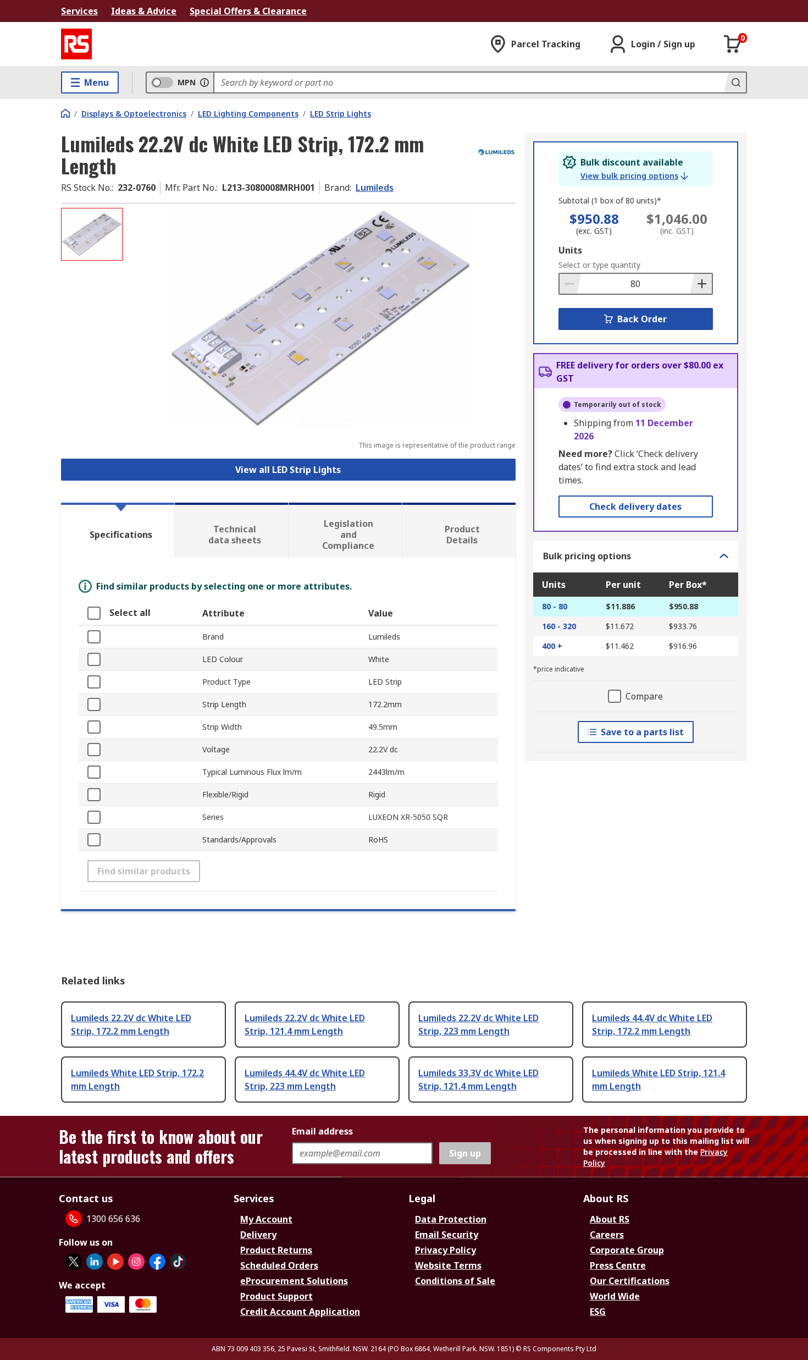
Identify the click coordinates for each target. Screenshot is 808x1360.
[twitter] (73, 1261)
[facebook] (157, 1261)
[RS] (76, 44)
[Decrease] (571, 284)
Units (570, 250)
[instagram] (136, 1261)
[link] (634, 175)
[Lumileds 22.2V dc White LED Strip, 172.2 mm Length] (320, 317)
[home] (65, 113)
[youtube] (115, 1261)
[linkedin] (94, 1261)
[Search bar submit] (735, 82)
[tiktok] (178, 1261)
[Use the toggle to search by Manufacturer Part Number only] (204, 82)
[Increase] (701, 284)
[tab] (117, 530)
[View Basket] (732, 44)
